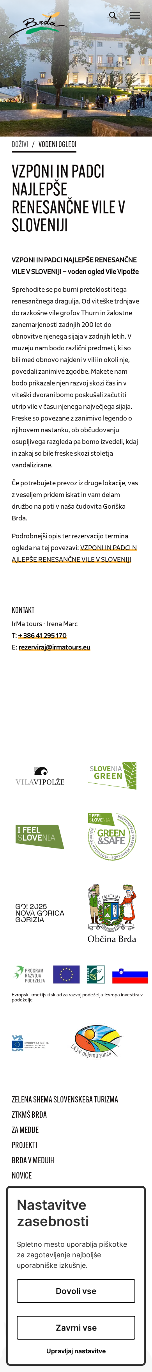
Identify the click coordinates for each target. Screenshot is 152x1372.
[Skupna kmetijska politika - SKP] (82, 975)
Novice (22, 1176)
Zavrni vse (76, 1328)
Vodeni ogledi (57, 145)
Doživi (20, 145)
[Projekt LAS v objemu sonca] (97, 1042)
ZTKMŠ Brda (29, 1115)
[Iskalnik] (113, 15)
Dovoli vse (76, 1291)
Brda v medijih (33, 1161)
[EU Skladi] (30, 1043)
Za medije (25, 1130)
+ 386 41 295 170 (42, 635)
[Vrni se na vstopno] (38, 25)
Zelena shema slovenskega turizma (65, 1100)
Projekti (24, 1145)
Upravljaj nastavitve (76, 1351)
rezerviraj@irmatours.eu (54, 647)
